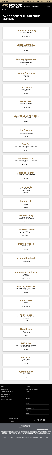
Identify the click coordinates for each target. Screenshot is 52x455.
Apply (23, 1)
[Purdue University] (12, 6)
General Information (6, 399)
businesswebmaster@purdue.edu (42, 429)
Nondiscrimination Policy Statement (26, 433)
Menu (5, 9)
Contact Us (47, 437)
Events (27, 406)
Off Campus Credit (31, 411)
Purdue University (25, 427)
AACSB (12, 421)
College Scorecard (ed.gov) (34, 437)
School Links (5, 1)
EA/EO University (10, 437)
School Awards (30, 408)
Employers (28, 391)
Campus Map (4, 396)
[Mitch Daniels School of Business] (31, 6)
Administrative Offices (7, 391)
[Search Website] (50, 1)
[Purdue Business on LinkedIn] (41, 420)
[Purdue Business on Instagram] (37, 420)
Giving (27, 413)
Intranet (28, 396)
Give (34, 1)
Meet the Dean (5, 389)
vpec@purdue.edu (37, 434)
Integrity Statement (18, 437)
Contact (47, 1)
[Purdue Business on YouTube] (44, 420)
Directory (42, 1)
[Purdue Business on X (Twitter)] (34, 420)
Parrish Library (5, 394)
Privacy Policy (42, 437)
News (27, 403)
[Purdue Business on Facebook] (31, 420)
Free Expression (25, 437)
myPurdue (28, 398)
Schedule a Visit (29, 1)
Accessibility (4, 437)
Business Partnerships (32, 389)
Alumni (38, 1)
